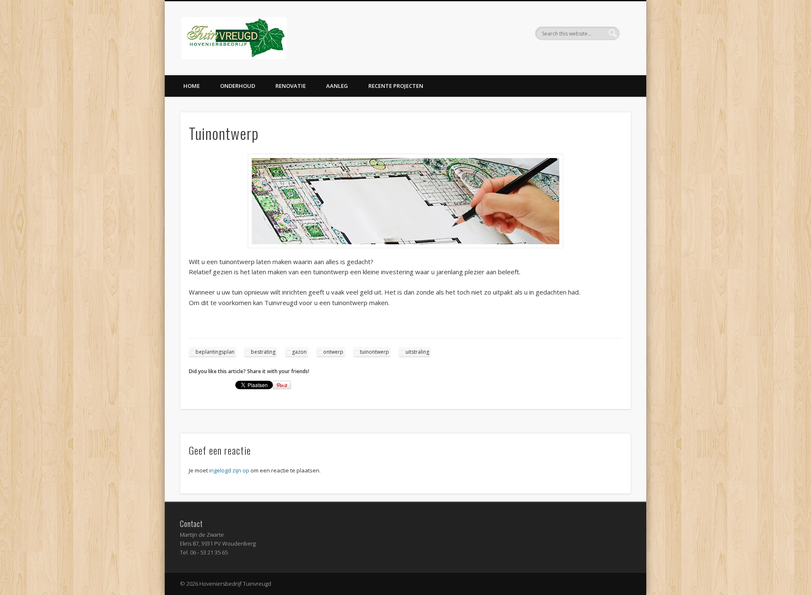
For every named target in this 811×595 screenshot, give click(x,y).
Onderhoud (237, 86)
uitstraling (417, 351)
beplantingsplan (215, 351)
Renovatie (290, 86)
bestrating (263, 351)
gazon (299, 351)
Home (191, 86)
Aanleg (337, 86)
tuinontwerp (374, 351)
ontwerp (333, 351)
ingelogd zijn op (229, 470)
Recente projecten (395, 86)
